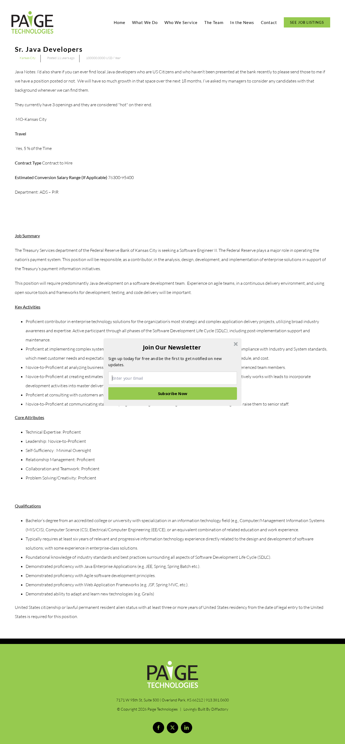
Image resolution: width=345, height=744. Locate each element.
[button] (172, 347)
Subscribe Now (173, 393)
